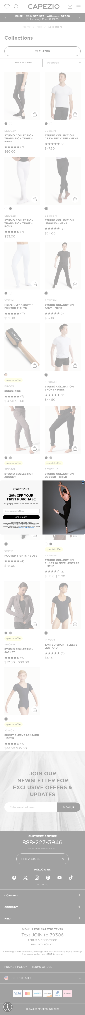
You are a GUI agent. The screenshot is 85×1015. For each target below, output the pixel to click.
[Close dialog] (83, 482)
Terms (32, 528)
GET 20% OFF (21, 517)
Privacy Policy (24, 528)
